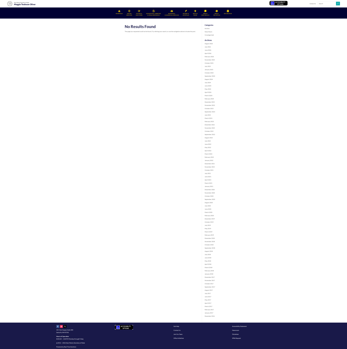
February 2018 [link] (209, 271)
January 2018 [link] (209, 274)
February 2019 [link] (209, 235)
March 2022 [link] (208, 154)
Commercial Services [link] (172, 14)
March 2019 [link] (208, 232)
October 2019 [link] (209, 222)
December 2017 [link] (210, 277)
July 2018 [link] (208, 254)
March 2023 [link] (208, 118)
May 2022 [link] (208, 147)
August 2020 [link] (209, 202)
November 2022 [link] (210, 128)
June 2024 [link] (208, 86)
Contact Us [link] (313, 3)
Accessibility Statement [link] (239, 326)
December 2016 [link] (210, 316)
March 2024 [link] (208, 95)
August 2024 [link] (209, 79)
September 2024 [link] (210, 76)
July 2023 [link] (208, 115)
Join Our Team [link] (178, 334)
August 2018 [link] (209, 251)
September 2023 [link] (210, 112)
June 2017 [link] (208, 296)
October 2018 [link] (209, 245)
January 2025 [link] (209, 69)
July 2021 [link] (208, 173)
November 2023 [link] (210, 105)
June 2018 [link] (208, 258)
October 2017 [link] (209, 283)
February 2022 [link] (209, 157)
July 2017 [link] (208, 293)
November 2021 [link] (210, 167)
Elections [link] (139, 14)
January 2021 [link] (209, 186)
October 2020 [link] (209, 196)
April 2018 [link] (208, 264)
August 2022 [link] (209, 138)
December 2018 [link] (210, 238)
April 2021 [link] (208, 180)
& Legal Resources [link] (153, 14)
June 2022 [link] (208, 144)
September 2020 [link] (210, 199)
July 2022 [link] (208, 141)
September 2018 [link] (210, 248)
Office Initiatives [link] (179, 338)
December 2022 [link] (210, 125)
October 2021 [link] (209, 170)
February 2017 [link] (209, 309)
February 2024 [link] (209, 99)
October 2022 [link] (209, 131)
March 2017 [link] (208, 306)
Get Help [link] (176, 326)
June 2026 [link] (208, 50)
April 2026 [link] (208, 53)
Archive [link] (207, 28)
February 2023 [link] (209, 121)
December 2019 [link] (210, 219)
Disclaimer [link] (235, 334)
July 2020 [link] (208, 206)
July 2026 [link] (208, 47)
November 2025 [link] (210, 60)
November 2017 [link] (210, 280)
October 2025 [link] (209, 63)
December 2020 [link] (210, 189)
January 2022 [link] (209, 160)
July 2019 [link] (208, 225)
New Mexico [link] (205, 14)
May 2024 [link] (208, 89)
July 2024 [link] (208, 82)
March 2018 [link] (208, 267)
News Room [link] (208, 32)
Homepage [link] (119, 13)
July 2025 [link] (208, 66)
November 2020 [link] (210, 193)
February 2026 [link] (209, 56)
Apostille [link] (186, 14)
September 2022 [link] (210, 134)
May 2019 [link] (208, 228)
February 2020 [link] (209, 215)
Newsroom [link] (235, 330)
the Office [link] (216, 14)
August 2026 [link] (209, 43)
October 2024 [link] (209, 73)
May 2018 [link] (208, 261)
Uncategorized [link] (209, 35)
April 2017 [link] (208, 303)
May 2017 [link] (208, 300)
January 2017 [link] (209, 313)
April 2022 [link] (208, 150)
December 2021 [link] (210, 163)
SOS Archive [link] (228, 13)
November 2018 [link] (210, 241)
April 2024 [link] (208, 92)
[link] (21, 6)
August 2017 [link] (209, 290)
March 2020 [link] (208, 212)
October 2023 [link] (209, 108)
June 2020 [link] (208, 209)
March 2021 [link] (208, 183)
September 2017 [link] (210, 287)
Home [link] (195, 14)
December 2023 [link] (210, 102)
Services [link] (129, 14)
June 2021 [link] (208, 176)
